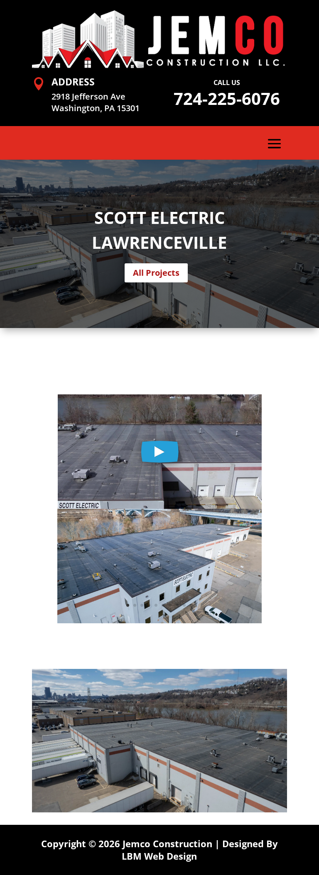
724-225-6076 (227, 98)
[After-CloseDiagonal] (159, 620)
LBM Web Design (159, 856)
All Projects (156, 272)
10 (191, 605)
